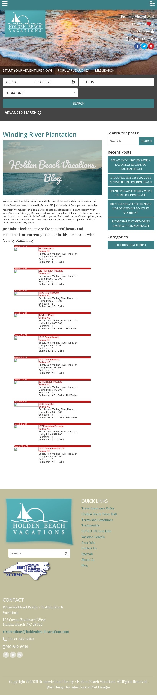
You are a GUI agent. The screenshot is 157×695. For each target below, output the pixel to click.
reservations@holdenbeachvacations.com (36, 632)
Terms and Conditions (97, 520)
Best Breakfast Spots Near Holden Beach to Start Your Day (130, 208)
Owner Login (140, 31)
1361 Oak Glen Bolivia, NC (46, 405)
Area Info (88, 542)
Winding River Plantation (40, 134)
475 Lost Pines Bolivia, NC (46, 316)
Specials (87, 554)
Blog (84, 565)
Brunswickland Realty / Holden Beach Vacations (25, 24)
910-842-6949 (16, 647)
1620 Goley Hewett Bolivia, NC (49, 294)
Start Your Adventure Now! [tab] (27, 70)
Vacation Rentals (93, 537)
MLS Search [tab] (104, 70)
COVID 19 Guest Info (96, 531)
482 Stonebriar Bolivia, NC (46, 250)
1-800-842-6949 (141, 39)
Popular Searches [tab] (73, 70)
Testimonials (90, 525)
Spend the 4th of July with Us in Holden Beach (131, 193)
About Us (87, 560)
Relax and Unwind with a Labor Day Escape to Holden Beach (131, 165)
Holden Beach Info (131, 245)
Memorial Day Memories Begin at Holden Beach (131, 224)
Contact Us (89, 548)
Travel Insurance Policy (97, 508)
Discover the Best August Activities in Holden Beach (131, 180)
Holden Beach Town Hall (99, 514)
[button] (116, 82)
